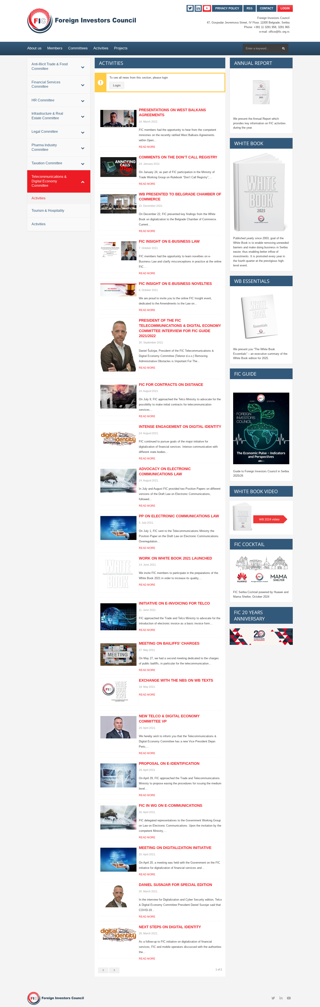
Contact (266, 8)
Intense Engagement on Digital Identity (180, 427)
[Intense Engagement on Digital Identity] (118, 439)
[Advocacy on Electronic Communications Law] (118, 481)
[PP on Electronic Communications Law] (118, 528)
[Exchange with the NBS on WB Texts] (118, 691)
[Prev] (103, 970)
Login (285, 8)
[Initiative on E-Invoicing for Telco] (118, 616)
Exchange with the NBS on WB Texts (176, 680)
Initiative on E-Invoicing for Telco (174, 603)
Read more (147, 146)
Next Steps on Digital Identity (170, 927)
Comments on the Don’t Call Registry (178, 157)
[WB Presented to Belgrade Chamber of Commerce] (118, 204)
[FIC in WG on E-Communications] (118, 817)
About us (34, 48)
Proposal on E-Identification (169, 764)
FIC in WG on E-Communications (170, 806)
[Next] (114, 970)
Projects (121, 48)
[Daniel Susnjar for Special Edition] (118, 896)
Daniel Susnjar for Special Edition (175, 885)
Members (54, 48)
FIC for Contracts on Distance (171, 385)
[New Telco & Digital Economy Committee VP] (118, 727)
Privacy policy (227, 8)
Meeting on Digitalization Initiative (175, 848)
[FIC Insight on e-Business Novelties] (118, 290)
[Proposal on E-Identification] (118, 775)
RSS (250, 8)
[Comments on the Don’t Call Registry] (118, 167)
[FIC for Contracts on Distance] (118, 397)
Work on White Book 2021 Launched (175, 558)
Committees (78, 48)
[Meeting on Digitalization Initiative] (118, 860)
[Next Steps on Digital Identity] (118, 935)
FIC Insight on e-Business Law (169, 241)
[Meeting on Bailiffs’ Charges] (118, 654)
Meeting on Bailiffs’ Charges (169, 643)
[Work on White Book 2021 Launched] (118, 574)
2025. (265, 358)
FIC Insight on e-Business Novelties (175, 284)
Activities (100, 48)
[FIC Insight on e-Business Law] (118, 250)
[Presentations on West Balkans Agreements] (118, 118)
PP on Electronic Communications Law (179, 516)
